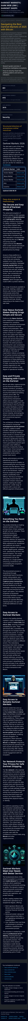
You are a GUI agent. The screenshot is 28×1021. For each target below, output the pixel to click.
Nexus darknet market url (11, 967)
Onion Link (20, 173)
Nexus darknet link (9, 970)
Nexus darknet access (10, 972)
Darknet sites (7, 979)
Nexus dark (7, 974)
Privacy (24, 1018)
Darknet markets (13, 1016)
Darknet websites (9, 976)
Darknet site (4, 1016)
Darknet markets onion (14, 1018)
